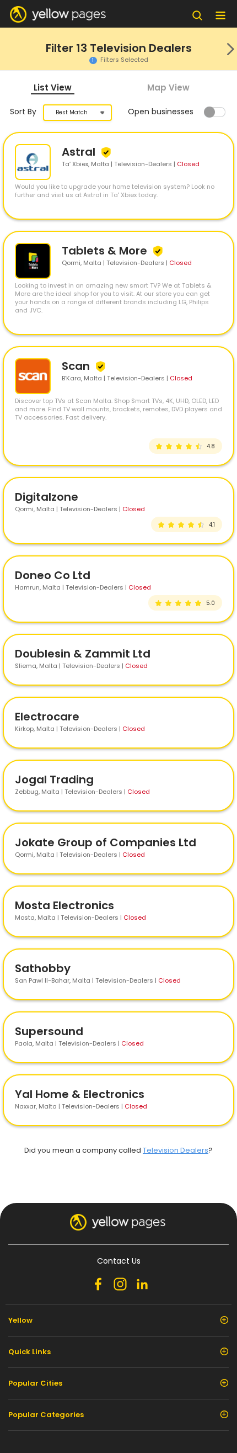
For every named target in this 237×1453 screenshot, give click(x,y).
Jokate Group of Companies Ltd (105, 842)
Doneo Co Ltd (52, 575)
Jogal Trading (54, 779)
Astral (80, 152)
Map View (168, 87)
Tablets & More (106, 250)
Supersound (49, 1031)
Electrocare (47, 716)
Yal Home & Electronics (79, 1094)
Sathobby (43, 968)
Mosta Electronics (64, 905)
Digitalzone (46, 497)
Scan (77, 366)
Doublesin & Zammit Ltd (82, 653)
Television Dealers (175, 1150)
